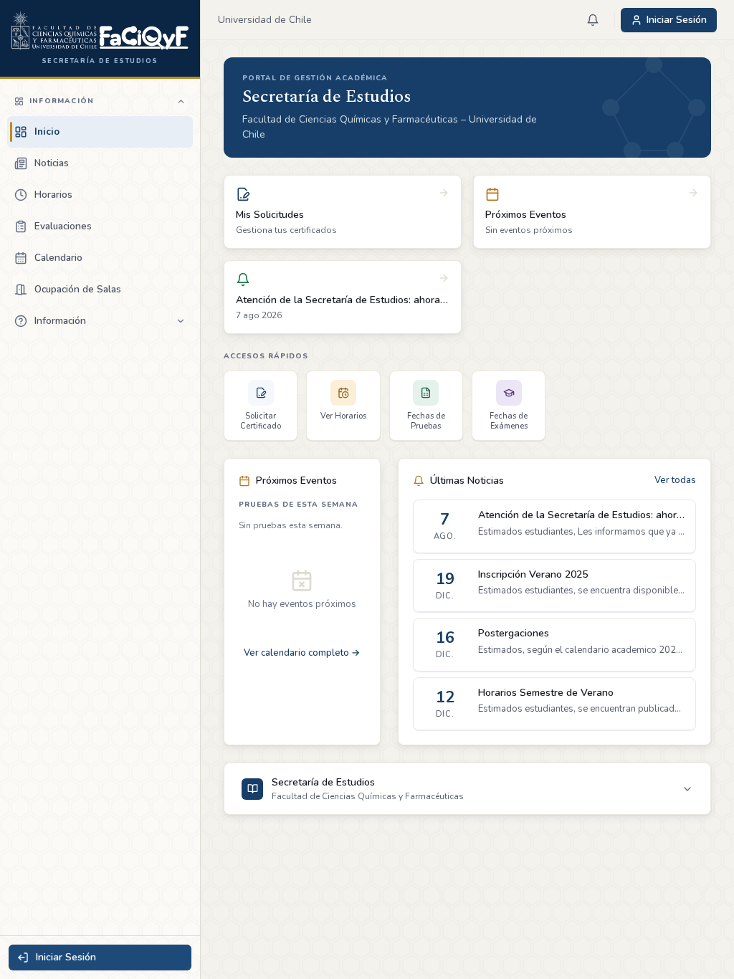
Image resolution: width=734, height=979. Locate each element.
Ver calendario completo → (302, 652)
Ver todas (675, 480)
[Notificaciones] (593, 20)
